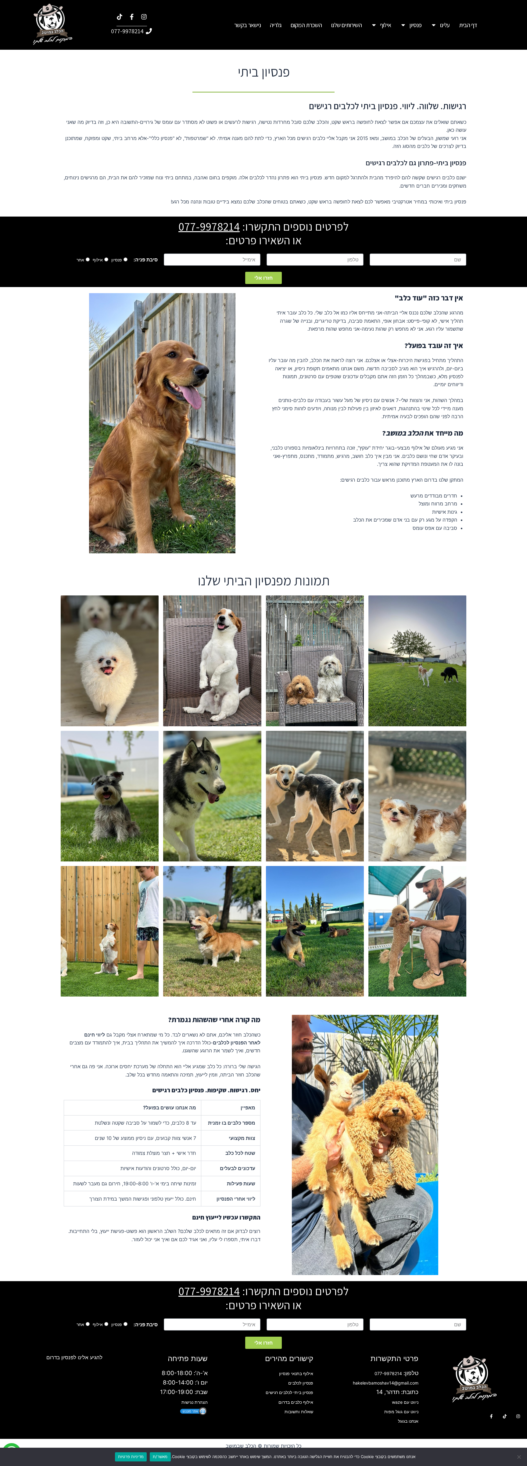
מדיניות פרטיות (131, 1456)
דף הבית (468, 25)
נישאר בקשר (247, 25)
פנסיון (415, 25)
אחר (80, 259)
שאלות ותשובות (299, 1411)
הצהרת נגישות (194, 1402)
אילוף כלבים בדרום (295, 1402)
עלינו (445, 25)
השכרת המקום (306, 25)
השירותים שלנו (346, 25)
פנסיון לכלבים (300, 1382)
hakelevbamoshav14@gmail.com (385, 1382)
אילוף (385, 25)
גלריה (275, 25)
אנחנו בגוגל (408, 1421)
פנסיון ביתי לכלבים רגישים (289, 1392)
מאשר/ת (160, 1456)
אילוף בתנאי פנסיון (296, 1373)
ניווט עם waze (405, 1402)
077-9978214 (209, 226)
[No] (519, 1457)
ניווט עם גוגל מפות (401, 1411)
